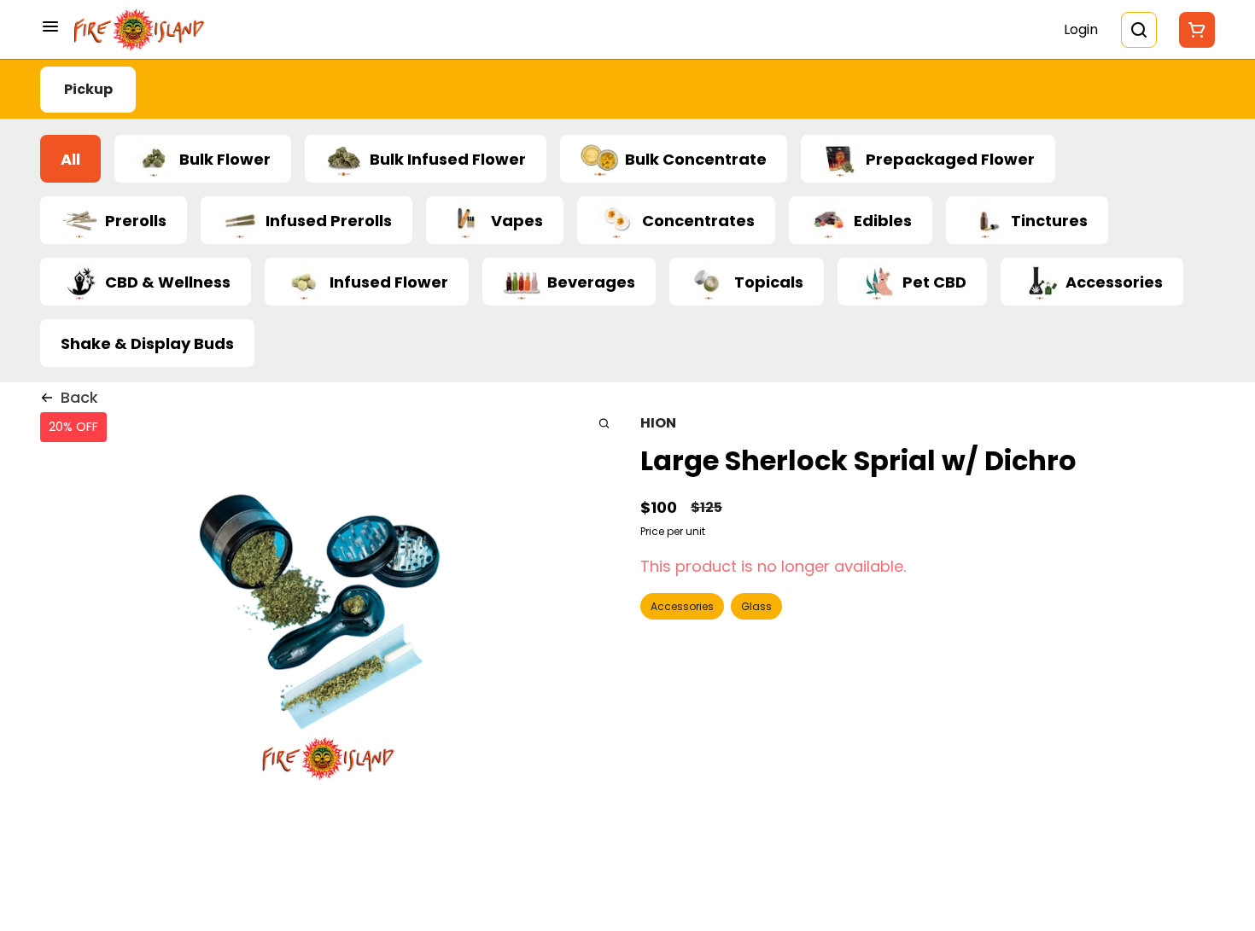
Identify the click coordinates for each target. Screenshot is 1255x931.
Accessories (682, 606)
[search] (604, 422)
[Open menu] (50, 26)
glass (756, 606)
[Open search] (1139, 30)
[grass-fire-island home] (139, 30)
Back (79, 397)
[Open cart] (1193, 30)
